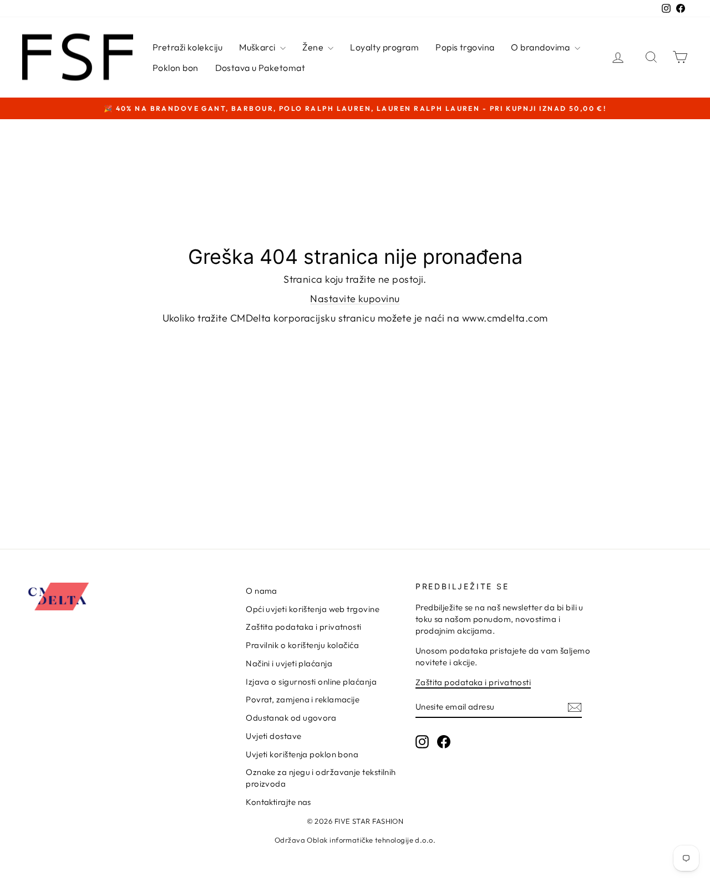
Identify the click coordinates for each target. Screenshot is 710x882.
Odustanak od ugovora (291, 717)
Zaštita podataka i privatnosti (304, 626)
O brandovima (541, 47)
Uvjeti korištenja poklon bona (302, 754)
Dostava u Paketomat (260, 67)
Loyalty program (384, 47)
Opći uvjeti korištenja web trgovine (312, 609)
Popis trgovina (464, 47)
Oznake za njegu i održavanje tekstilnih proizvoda (321, 778)
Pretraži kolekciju (187, 47)
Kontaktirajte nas (278, 802)
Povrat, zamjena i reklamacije (302, 699)
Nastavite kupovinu (354, 298)
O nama (261, 590)
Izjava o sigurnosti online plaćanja (311, 681)
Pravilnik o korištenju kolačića (302, 645)
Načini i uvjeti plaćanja (289, 663)
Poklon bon (176, 67)
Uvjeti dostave (273, 736)
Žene (313, 47)
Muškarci (258, 47)
